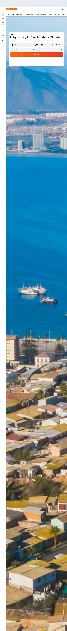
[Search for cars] (3, 22)
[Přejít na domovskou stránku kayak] (11, 9)
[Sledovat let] (3, 30)
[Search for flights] (3, 14)
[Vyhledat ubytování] (3, 18)
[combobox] (39, 41)
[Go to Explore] (3, 27)
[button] (3, 9)
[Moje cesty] (3, 35)
